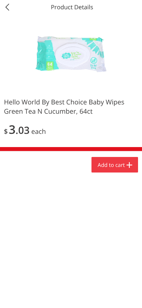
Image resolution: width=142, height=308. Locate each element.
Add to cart (111, 165)
